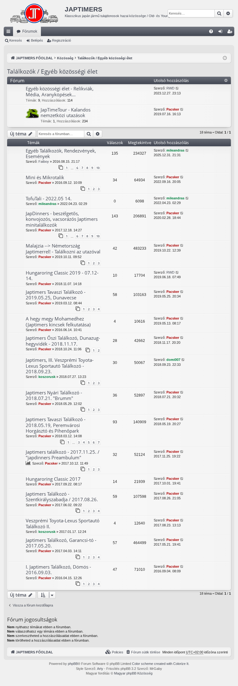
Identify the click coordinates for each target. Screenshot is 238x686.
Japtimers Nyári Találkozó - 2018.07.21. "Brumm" (54, 395)
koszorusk (46, 377)
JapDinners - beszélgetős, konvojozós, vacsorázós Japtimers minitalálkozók (62, 219)
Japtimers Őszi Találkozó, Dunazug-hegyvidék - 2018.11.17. (63, 341)
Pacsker (172, 109)
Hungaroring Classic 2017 (53, 479)
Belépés (37, 40)
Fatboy (43, 161)
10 (97, 168)
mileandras (175, 150)
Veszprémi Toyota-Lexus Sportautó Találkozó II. (62, 523)
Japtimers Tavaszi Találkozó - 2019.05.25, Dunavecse (56, 295)
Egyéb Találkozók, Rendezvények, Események (61, 153)
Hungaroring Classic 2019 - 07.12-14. (62, 275)
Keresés (15, 40)
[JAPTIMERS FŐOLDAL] (34, 13)
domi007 (173, 359)
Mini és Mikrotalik (45, 177)
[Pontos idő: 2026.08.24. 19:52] (225, 58)
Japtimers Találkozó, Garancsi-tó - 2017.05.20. (61, 543)
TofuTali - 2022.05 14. (49, 198)
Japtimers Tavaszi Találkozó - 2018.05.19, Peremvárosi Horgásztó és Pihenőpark (56, 425)
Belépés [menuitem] (221, 32)
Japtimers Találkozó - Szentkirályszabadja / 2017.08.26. (62, 496)
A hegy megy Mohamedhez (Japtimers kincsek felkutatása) (58, 321)
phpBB (73, 664)
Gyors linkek (9, 32)
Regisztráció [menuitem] (230, 32)
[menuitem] (211, 31)
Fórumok (29, 31)
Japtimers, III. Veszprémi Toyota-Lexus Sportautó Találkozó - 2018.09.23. (60, 366)
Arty (100, 668)
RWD (170, 88)
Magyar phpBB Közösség (133, 673)
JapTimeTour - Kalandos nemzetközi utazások (65, 112)
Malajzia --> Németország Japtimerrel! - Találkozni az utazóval (63, 248)
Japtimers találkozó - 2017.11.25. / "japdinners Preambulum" (62, 455)
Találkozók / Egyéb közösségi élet (52, 71)
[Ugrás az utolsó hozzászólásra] (187, 150)
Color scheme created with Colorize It (160, 664)
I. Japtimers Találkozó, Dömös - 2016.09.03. (58, 569)
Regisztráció (61, 40)
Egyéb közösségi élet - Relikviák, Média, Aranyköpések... (60, 91)
